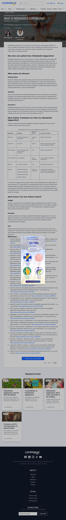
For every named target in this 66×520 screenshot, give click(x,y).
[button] (33, 260)
